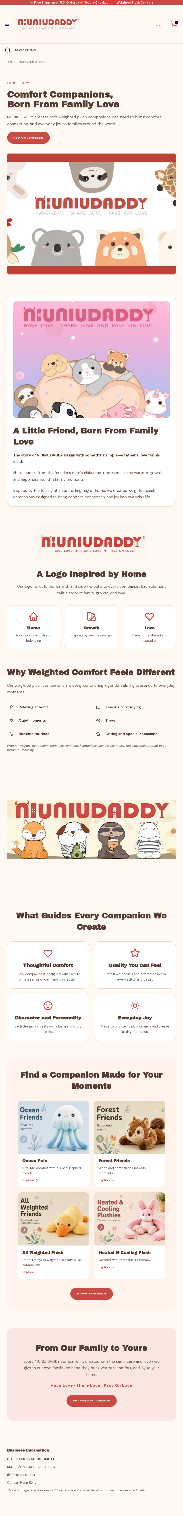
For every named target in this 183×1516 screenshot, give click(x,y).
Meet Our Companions (28, 137)
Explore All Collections (92, 1293)
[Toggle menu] (7, 24)
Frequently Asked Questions (31, 62)
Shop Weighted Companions (91, 1400)
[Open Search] (7, 50)
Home (9, 62)
